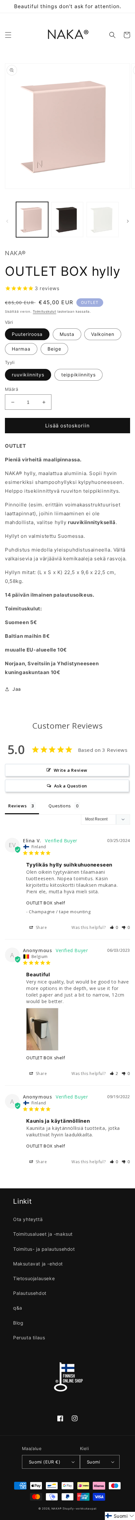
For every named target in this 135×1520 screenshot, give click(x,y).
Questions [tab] (59, 806)
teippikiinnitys (78, 374)
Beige (54, 349)
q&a (17, 1308)
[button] (8, 35)
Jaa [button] (16, 689)
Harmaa (21, 349)
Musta (67, 334)
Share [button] (40, 927)
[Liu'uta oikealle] (128, 221)
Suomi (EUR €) (44, 1461)
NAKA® (57, 1508)
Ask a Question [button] (70, 786)
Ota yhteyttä (28, 1219)
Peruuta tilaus (29, 1337)
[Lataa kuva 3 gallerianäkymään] (103, 219)
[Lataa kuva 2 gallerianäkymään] (67, 219)
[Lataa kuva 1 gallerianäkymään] (32, 219)
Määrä (11, 389)
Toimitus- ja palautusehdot (44, 1249)
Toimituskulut (44, 311)
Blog (18, 1323)
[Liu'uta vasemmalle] (7, 221)
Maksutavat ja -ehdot (38, 1263)
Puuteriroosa (27, 334)
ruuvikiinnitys (28, 374)
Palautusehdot (30, 1293)
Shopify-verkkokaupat (80, 1508)
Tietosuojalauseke (34, 1278)
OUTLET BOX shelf (45, 903)
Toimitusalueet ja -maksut (43, 1234)
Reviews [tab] (17, 806)
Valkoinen (102, 334)
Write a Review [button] (70, 770)
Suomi (93, 1461)
